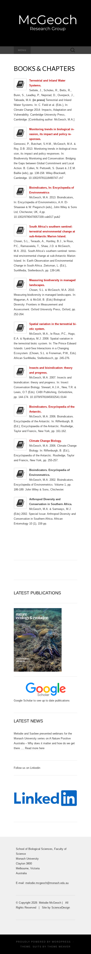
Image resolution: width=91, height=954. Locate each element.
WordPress (61, 941)
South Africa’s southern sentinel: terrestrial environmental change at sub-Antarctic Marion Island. (52, 231)
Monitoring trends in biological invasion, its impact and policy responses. (51, 134)
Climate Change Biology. (45, 440)
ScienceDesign (60, 907)
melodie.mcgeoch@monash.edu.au (47, 883)
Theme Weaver (59, 946)
